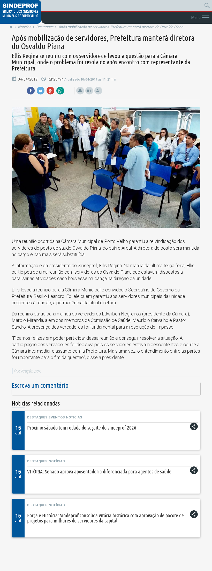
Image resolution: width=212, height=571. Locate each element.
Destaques (44, 27)
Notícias (24, 27)
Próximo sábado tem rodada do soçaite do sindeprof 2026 (81, 428)
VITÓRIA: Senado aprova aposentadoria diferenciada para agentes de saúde (99, 471)
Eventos (57, 417)
